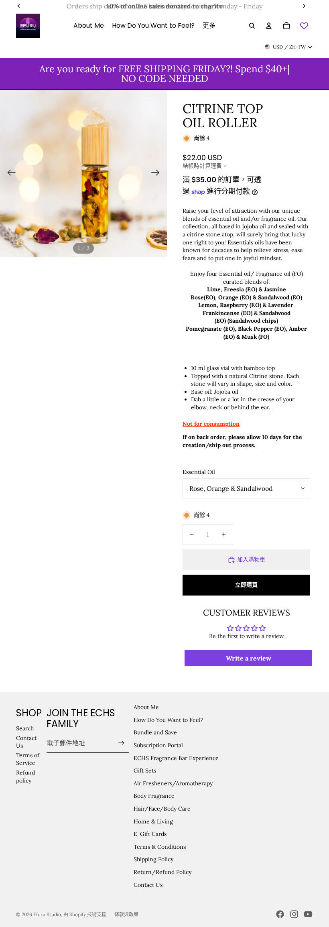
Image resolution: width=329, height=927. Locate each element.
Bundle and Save (155, 732)
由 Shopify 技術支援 (84, 914)
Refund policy (25, 776)
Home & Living (153, 821)
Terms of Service (27, 759)
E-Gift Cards (150, 834)
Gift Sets (145, 770)
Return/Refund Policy (162, 872)
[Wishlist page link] (304, 26)
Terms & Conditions (160, 846)
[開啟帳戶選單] (269, 26)
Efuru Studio (47, 914)
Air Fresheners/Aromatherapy (173, 783)
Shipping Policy (153, 859)
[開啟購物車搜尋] (252, 26)
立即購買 (246, 584)
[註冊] (121, 743)
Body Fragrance (154, 795)
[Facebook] (280, 914)
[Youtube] (308, 914)
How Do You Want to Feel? (168, 720)
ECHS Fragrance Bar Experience (176, 758)
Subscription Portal (158, 745)
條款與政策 (126, 914)
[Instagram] (294, 914)
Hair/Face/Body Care (162, 808)
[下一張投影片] (158, 174)
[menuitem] (209, 26)
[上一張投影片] (9, 174)
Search (25, 728)
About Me (146, 707)
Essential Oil (199, 472)
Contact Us (148, 884)
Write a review (248, 658)
